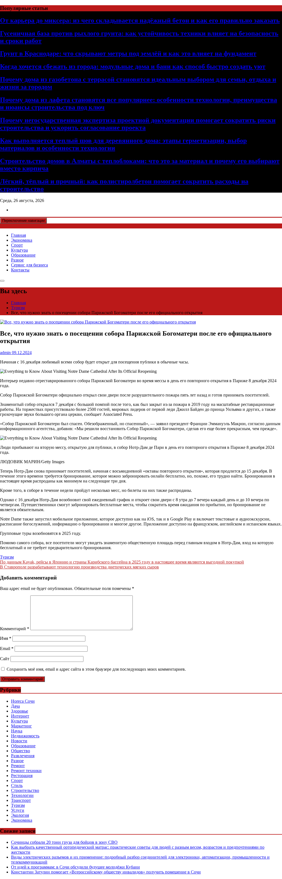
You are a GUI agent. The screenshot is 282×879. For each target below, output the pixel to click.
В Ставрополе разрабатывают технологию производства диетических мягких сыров (79, 567)
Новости (19, 740)
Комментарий (14, 628)
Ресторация (21, 775)
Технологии (22, 795)
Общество (20, 750)
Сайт (4, 658)
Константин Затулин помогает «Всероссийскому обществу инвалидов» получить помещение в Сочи (106, 872)
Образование (23, 255)
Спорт (17, 245)
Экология (20, 815)
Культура (19, 250)
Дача (15, 706)
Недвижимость (25, 736)
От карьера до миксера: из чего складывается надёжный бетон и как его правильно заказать (140, 20)
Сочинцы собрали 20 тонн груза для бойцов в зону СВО (64, 842)
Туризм (7, 557)
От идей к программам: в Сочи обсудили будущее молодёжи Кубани (75, 867)
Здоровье (19, 711)
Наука (16, 731)
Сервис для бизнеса (29, 265)
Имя (5, 638)
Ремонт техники (26, 770)
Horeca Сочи (23, 701)
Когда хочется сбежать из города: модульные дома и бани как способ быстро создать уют (132, 66)
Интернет (20, 716)
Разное (17, 260)
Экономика (21, 240)
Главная (18, 235)
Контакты (20, 270)
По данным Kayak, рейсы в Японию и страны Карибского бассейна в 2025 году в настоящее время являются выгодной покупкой (122, 562)
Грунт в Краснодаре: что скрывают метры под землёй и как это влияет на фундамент (128, 53)
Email (6, 648)
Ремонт (18, 765)
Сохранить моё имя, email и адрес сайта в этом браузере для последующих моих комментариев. (96, 669)
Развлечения (22, 755)
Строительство (25, 790)
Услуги (17, 810)
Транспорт (21, 800)
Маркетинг (21, 726)
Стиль (17, 785)
